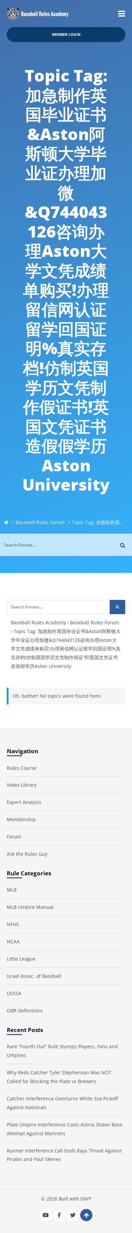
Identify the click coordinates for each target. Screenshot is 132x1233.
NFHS (13, 924)
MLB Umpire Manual (30, 907)
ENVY (85, 1198)
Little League (21, 959)
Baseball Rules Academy (38, 622)
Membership (21, 819)
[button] (121, 13)
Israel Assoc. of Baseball (34, 976)
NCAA (13, 941)
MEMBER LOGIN (66, 34)
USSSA (14, 993)
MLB (12, 890)
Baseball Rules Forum (40, 522)
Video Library (22, 785)
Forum (14, 836)
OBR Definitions (25, 1010)
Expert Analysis (24, 802)
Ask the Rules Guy (27, 854)
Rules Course (22, 768)
